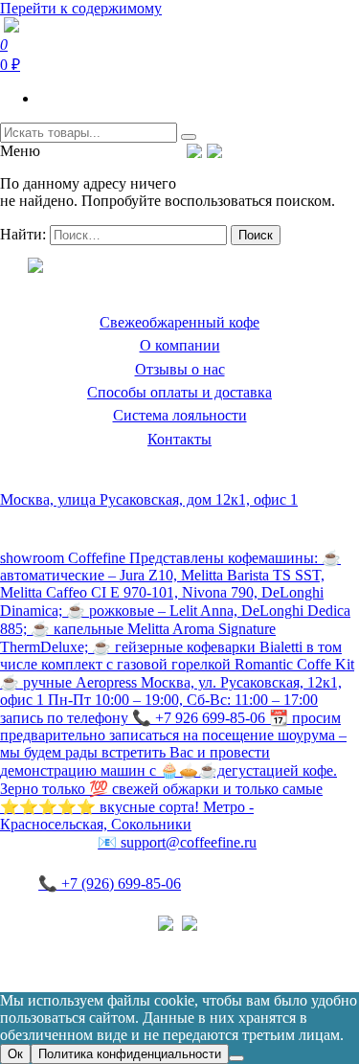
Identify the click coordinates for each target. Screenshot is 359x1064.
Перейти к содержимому (81, 8)
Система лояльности (180, 415)
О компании (180, 345)
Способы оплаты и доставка (179, 392)
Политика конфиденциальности (105, 943)
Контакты (179, 439)
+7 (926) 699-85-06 (109, 883)
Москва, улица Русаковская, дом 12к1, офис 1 (149, 499)
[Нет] (236, 1058)
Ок (15, 1054)
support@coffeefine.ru (177, 842)
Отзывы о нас (180, 369)
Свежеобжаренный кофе (179, 322)
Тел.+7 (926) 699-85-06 (292, 150)
